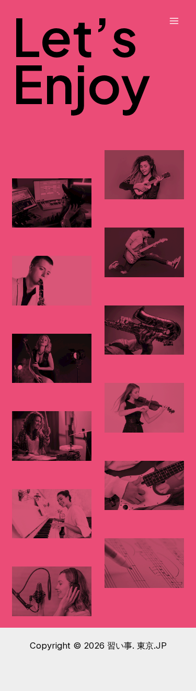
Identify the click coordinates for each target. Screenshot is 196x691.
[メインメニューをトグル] (174, 21)
